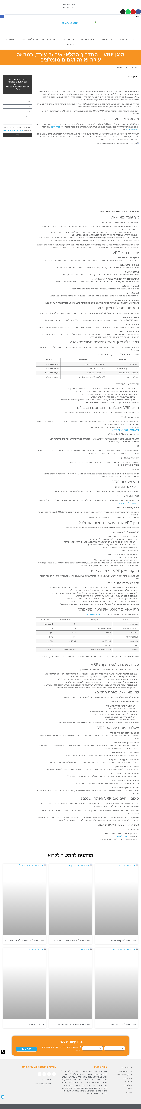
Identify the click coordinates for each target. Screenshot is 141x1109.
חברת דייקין (55, 127)
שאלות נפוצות (126, 1085)
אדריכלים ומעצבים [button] (29, 39)
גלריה (129, 1089)
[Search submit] (2, 16)
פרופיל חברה (126, 1068)
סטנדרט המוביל (131, 130)
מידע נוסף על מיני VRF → (128, 503)
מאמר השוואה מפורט (92, 614)
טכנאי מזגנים (48, 39)
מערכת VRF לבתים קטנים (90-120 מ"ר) (72, 940)
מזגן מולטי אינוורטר (36, 1024)
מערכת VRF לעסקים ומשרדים (123, 940)
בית (133, 39)
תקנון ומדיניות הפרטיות (13, 130)
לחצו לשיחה (122, 836)
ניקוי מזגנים (127, 1078)
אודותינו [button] (124, 39)
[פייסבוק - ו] (138, 11)
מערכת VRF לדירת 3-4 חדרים (123, 1024)
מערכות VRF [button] (107, 39)
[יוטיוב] (133, 11)
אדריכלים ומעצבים (124, 1071)
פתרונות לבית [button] (68, 39)
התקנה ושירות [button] (88, 39)
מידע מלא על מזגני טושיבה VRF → (125, 430)
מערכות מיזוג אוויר (122, 67)
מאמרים (10, 39)
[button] (39, 76)
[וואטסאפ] (128, 11)
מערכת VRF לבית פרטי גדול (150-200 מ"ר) (25, 940)
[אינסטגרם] (123, 11)
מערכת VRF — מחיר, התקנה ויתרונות (74, 1024)
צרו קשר (71, 44)
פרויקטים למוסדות (124, 1075)
